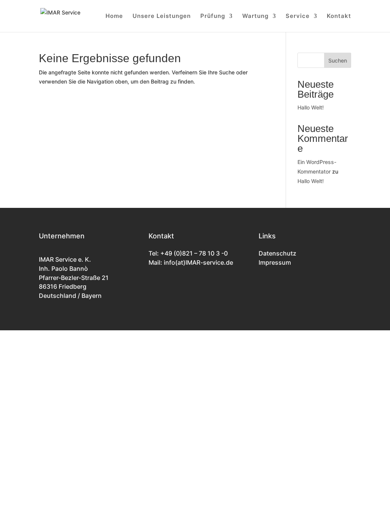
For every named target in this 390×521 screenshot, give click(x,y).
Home (114, 16)
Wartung (255, 16)
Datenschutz (277, 253)
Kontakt (339, 16)
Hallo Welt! (310, 107)
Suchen (337, 60)
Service (298, 16)
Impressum (275, 262)
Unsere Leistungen (162, 16)
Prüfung (212, 16)
